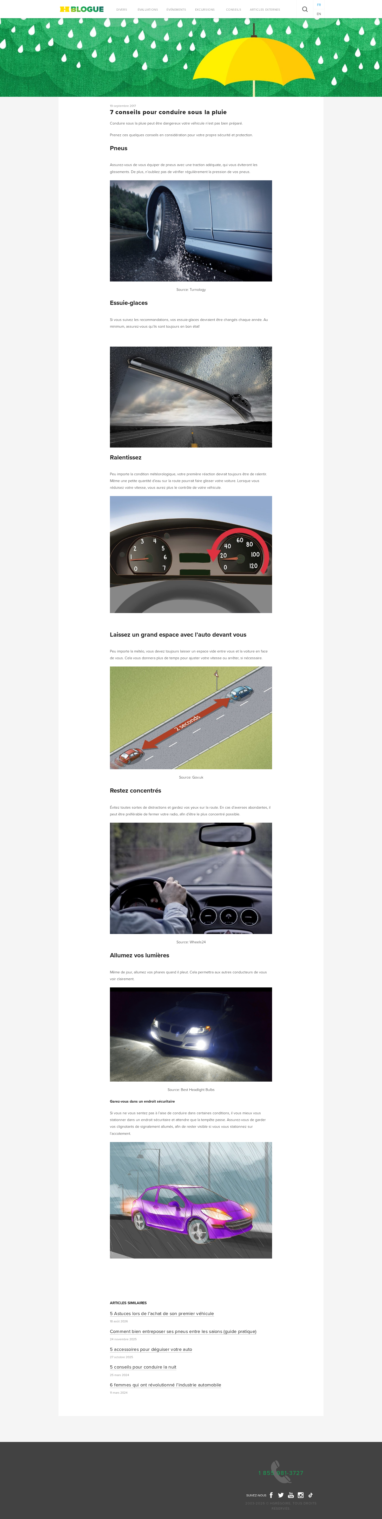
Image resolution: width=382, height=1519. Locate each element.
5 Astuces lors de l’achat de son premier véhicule (162, 1313)
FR (319, 5)
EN (319, 14)
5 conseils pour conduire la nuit (143, 1367)
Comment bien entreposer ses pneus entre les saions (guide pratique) (183, 1331)
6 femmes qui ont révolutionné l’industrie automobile (165, 1385)
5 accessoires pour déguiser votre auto (151, 1349)
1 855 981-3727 (281, 1473)
